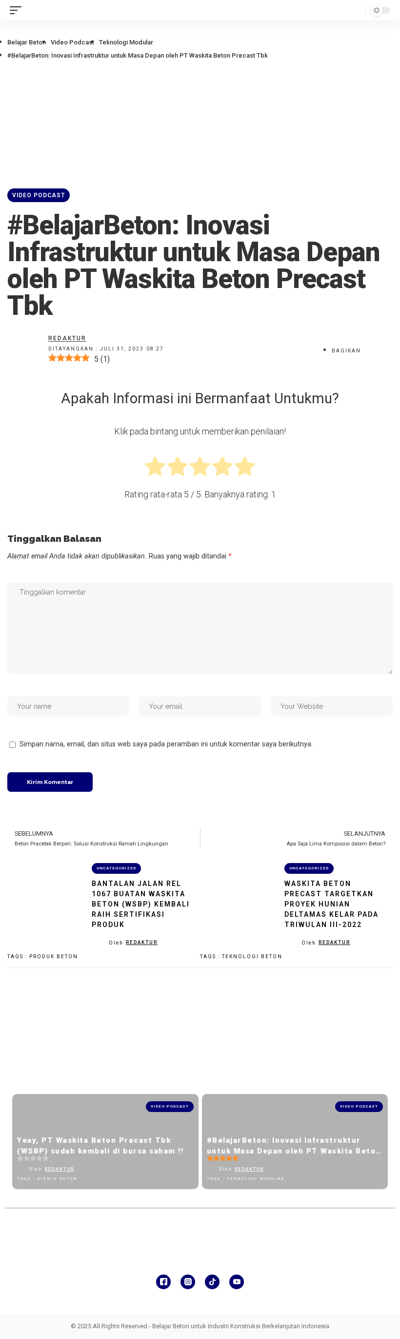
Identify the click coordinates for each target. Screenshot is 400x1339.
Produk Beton (53, 956)
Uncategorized (116, 868)
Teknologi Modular (126, 42)
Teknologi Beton (252, 956)
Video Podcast (72, 42)
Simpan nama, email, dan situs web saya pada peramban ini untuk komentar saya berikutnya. (166, 744)
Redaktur (142, 942)
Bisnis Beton (57, 1178)
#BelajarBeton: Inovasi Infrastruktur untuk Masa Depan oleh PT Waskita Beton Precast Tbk (294, 1151)
